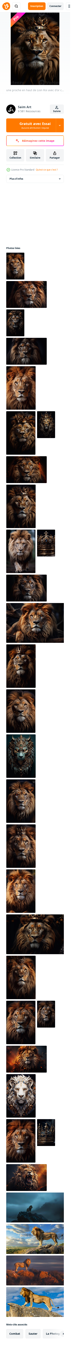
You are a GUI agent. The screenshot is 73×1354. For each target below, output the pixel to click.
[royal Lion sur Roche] (35, 1207)
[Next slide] (57, 1333)
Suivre (57, 111)
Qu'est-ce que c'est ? (47, 169)
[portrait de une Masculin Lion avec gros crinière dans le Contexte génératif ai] (20, 891)
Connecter (55, 6)
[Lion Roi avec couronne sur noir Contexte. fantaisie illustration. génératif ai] (15, 266)
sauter (33, 1333)
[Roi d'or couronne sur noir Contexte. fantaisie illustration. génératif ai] (46, 543)
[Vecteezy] (6, 6)
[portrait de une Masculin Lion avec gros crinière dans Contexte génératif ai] (46, 1014)
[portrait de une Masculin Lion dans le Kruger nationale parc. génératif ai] (26, 588)
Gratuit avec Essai (35, 125)
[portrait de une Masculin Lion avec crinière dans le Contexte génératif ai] (20, 801)
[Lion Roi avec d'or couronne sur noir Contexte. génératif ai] (20, 711)
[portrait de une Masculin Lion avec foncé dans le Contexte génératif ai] (21, 666)
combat (14, 1333)
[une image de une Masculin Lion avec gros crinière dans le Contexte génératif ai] (20, 1022)
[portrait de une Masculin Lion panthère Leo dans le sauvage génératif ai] (20, 1141)
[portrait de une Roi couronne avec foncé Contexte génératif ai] (46, 1132)
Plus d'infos (16, 178)
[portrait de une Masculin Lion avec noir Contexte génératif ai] (35, 934)
